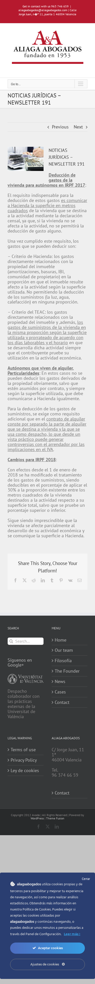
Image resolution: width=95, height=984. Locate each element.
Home (60, 640)
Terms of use (23, 749)
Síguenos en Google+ (20, 662)
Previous (60, 127)
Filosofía (63, 660)
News (60, 681)
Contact (62, 702)
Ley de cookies (25, 770)
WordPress (37, 818)
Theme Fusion (55, 818)
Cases (60, 691)
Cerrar (86, 879)
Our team (64, 650)
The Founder (67, 671)
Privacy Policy (24, 760)
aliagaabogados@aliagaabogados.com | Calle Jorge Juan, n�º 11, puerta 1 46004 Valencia (47, 12)
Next (78, 127)
